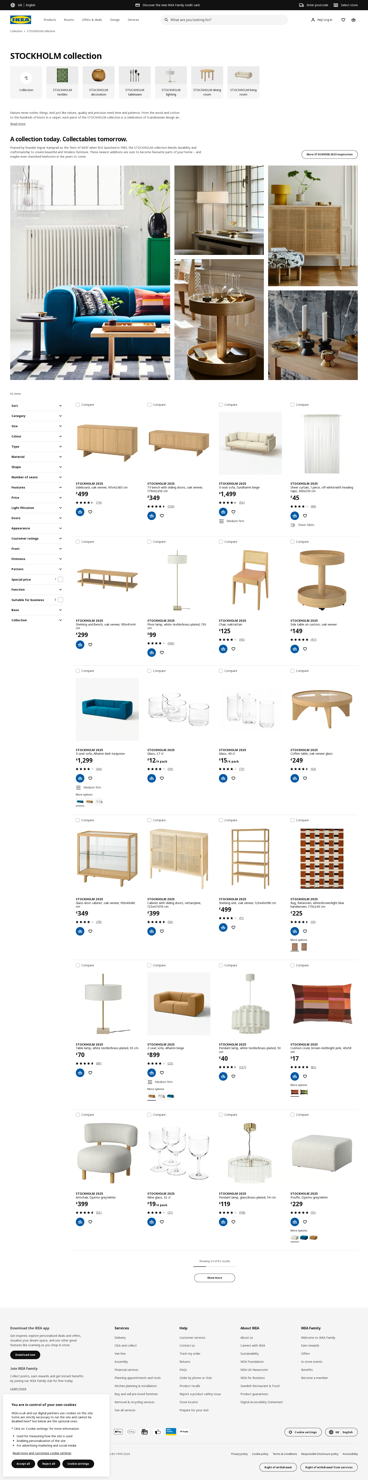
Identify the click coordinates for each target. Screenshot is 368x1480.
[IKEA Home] (20, 20)
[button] (90, 273)
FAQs (183, 1370)
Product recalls (190, 1386)
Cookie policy (260, 1454)
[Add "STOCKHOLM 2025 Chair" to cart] (223, 649)
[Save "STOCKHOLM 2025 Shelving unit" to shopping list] (233, 927)
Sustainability (249, 1353)
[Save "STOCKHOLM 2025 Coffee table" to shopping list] (305, 778)
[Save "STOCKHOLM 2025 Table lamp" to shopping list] (90, 1073)
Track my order (190, 1353)
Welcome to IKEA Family (318, 1338)
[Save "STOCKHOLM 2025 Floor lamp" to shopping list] (162, 652)
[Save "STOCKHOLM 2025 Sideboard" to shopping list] (90, 512)
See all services (125, 1410)
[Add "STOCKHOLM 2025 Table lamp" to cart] (80, 1073)
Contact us (187, 1345)
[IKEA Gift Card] (144, 1432)
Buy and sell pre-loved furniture (136, 1394)
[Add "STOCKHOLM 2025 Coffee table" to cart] (294, 778)
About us (246, 1338)
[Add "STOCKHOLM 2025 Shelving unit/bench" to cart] (80, 644)
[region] (56, 1435)
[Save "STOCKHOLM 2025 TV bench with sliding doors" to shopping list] (162, 515)
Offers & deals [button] (92, 20)
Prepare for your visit (194, 1410)
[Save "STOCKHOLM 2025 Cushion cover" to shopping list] (305, 1076)
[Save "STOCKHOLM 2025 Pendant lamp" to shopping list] (233, 1076)
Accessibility (350, 1454)
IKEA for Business (252, 1378)
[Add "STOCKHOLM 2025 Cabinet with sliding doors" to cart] (151, 931)
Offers (305, 1353)
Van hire (120, 1353)
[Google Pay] (131, 1432)
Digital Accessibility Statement (261, 1402)
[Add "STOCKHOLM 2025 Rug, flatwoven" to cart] (294, 931)
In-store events (311, 1362)
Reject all (48, 1464)
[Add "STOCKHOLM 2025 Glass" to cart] (151, 778)
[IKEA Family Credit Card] (171, 1432)
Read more (18, 124)
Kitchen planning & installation (136, 1386)
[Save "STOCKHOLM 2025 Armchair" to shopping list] (90, 1222)
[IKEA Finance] (157, 1432)
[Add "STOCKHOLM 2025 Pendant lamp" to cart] (223, 1076)
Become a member (314, 1378)
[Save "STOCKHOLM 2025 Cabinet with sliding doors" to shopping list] (162, 931)
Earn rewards (310, 1345)
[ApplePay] (118, 1432)
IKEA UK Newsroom (254, 1370)
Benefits (307, 1370)
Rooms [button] (69, 20)
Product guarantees (254, 1394)
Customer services (192, 1338)
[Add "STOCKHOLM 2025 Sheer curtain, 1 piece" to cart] (294, 515)
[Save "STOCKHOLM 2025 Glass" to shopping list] (162, 778)
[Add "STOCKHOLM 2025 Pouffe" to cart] (294, 1222)
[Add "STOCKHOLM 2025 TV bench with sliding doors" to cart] (151, 515)
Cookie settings (78, 1464)
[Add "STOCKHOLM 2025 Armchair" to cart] (80, 1222)
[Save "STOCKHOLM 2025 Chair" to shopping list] (233, 649)
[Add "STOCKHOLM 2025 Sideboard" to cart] (80, 512)
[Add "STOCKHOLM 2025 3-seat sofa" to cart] (223, 512)
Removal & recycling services (135, 1402)
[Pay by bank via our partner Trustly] (184, 1432)
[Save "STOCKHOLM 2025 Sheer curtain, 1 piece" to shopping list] (305, 515)
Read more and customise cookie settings (42, 1453)
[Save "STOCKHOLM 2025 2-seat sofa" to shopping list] (162, 1073)
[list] (184, 82)
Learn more (18, 1389)
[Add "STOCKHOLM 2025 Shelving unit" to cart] (223, 927)
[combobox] (223, 20)
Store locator (189, 1402)
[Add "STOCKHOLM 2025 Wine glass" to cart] (151, 1222)
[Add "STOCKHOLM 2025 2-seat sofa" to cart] (151, 1073)
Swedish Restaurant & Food (259, 1386)
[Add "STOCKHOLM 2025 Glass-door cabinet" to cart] (80, 931)
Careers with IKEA (252, 1345)
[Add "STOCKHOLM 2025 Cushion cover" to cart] (294, 1076)
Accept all (23, 1464)
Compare (87, 405)
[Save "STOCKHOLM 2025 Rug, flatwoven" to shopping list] (305, 931)
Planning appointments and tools (138, 1378)
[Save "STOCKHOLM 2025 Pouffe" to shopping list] (305, 1222)
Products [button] (50, 20)
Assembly (121, 1362)
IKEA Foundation (252, 1362)
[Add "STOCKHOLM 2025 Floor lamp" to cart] (151, 652)
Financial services (126, 1370)
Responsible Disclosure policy (319, 1454)
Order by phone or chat (196, 1378)
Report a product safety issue (200, 1394)
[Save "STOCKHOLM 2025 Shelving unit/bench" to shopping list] (90, 644)
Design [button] (115, 20)
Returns (185, 1362)
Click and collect (126, 1345)
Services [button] (133, 20)
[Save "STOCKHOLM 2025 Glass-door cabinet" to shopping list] (90, 931)
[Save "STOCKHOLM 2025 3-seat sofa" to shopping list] (233, 512)
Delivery (120, 1338)
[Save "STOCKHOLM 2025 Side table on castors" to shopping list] (305, 649)
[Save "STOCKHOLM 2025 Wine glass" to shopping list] (162, 1222)
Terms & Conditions (285, 1454)
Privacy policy (239, 1454)
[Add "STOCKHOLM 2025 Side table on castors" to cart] (294, 649)
